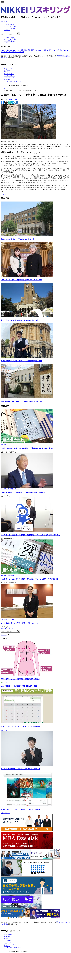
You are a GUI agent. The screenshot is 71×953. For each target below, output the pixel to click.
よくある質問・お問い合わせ (13, 81)
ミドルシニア (65, 50)
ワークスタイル (14, 52)
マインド (5, 50)
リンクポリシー (9, 74)
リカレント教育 (56, 50)
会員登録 (3, 21)
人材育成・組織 (9, 24)
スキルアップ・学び (10, 26)
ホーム (6, 88)
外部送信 (7, 79)
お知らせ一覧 (8, 68)
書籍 (49, 50)
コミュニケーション (14, 50)
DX (2, 50)
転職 (25, 50)
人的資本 (21, 52)
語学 (33, 50)
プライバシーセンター (11, 77)
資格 (22, 50)
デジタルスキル (39, 50)
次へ (4, 194)
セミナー (7, 30)
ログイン (9, 21)
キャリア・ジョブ (9, 28)
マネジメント (5, 52)
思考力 (46, 50)
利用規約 (7, 70)
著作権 (6, 72)
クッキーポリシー (9, 76)
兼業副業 (29, 50)
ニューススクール (13, 99)
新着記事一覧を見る (7, 628)
